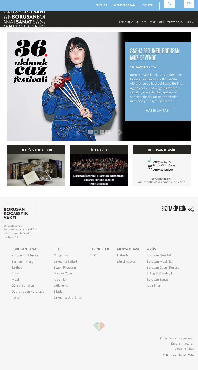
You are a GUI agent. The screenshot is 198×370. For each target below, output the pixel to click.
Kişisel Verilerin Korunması (177, 338)
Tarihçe (17, 267)
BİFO (144, 22)
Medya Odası (63, 273)
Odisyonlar (62, 285)
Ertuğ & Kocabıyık (160, 273)
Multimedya (126, 261)
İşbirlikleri (154, 285)
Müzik (16, 279)
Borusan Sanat (157, 279)
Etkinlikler (157, 22)
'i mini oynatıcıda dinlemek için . (161, 180)
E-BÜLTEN (148, 5)
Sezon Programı (65, 267)
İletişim (17, 297)
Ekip (15, 273)
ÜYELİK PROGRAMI (124, 5)
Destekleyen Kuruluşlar (29, 292)
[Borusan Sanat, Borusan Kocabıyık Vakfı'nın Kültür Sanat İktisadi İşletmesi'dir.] (18, 213)
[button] (46, 132)
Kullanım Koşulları (182, 343)
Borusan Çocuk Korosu (163, 267)
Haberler (123, 255)
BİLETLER (101, 5)
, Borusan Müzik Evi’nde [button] (155, 54)
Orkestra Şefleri (65, 261)
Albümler (60, 279)
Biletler (59, 292)
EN (189, 3)
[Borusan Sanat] (24, 19)
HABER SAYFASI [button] (157, 111)
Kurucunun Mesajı (25, 255)
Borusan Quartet (159, 255)
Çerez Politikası (184, 348)
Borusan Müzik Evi (160, 261)
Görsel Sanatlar (23, 285)
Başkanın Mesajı (23, 261)
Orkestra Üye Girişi (68, 297)
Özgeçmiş (61, 255)
